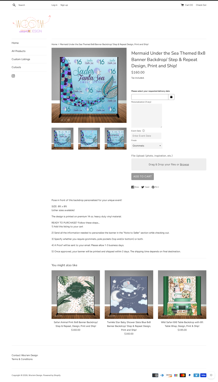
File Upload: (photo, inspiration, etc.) (152, 155)
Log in (54, 5)
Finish (134, 140)
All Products (18, 51)
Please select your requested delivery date (150, 91)
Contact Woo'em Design (25, 355)
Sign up (64, 5)
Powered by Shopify (51, 375)
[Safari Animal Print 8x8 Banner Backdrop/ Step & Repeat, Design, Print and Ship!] (76, 294)
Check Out (201, 5)
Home (15, 42)
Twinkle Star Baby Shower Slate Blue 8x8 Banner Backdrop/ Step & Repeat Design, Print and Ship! (129, 326)
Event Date (136, 131)
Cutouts (16, 67)
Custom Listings (21, 59)
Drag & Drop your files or (169, 164)
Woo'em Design (35, 375)
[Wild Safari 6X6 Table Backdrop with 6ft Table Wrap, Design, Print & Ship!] (182, 294)
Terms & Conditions (22, 359)
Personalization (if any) (141, 102)
